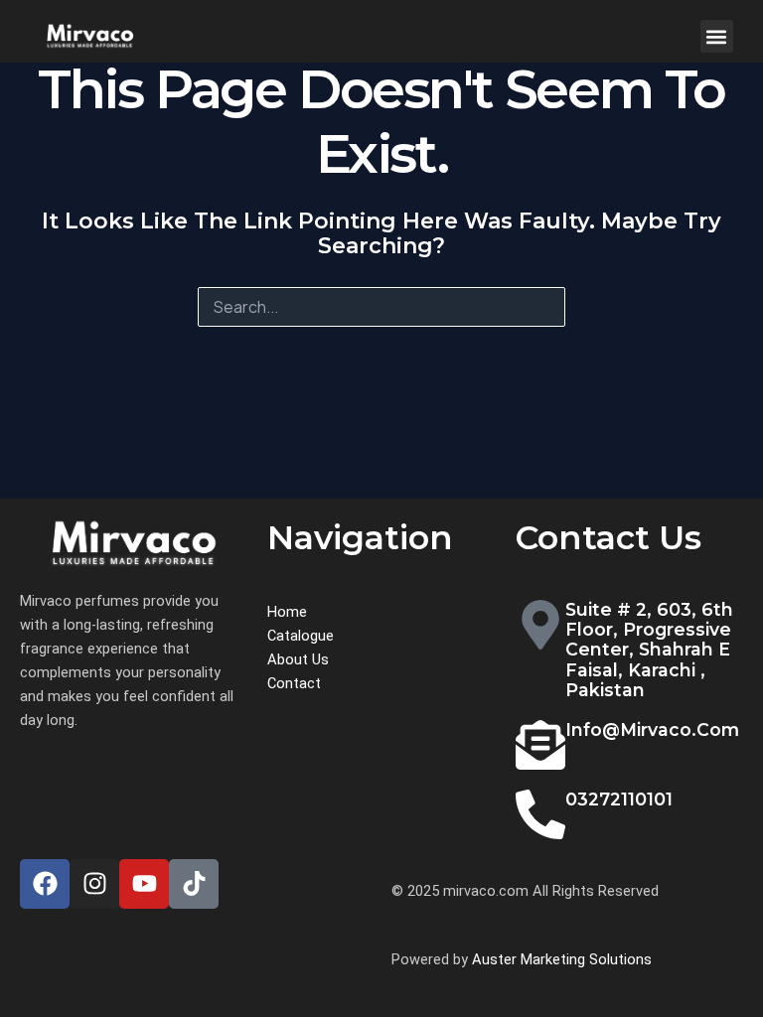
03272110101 (619, 799)
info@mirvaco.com (652, 729)
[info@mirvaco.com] (540, 745)
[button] (716, 36)
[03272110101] (540, 814)
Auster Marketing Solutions (562, 959)
